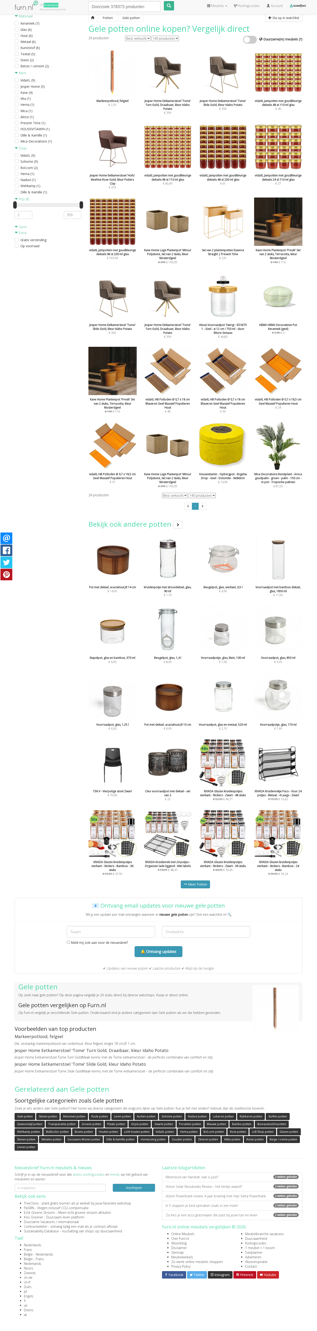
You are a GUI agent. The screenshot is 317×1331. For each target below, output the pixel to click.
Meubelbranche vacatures (264, 1234)
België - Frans (34, 1259)
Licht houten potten (137, 1132)
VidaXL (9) (27, 80)
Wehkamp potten (28, 1132)
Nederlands (32, 1245)
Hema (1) (27, 104)
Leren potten (122, 1116)
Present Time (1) (32, 123)
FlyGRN (29, 1208)
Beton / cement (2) (34, 66)
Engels (28, 1296)
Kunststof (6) (30, 47)
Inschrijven (134, 1187)
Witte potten (232, 1139)
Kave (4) (26, 92)
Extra (22, 232)
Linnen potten (26, 1147)
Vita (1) (25, 98)
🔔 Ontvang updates (158, 951)
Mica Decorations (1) (36, 141)
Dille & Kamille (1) (33, 135)
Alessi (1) (27, 117)
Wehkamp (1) (30, 186)
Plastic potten (116, 1124)
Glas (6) (26, 29)
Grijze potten (139, 1124)
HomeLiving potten (153, 1139)
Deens (28, 1310)
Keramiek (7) (29, 23)
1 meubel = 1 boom (260, 1248)
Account (276, 5)
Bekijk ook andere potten (130, 524)
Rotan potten (255, 1139)
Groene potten (91, 1124)
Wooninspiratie (256, 1262)
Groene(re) (51, 5)
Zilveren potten (208, 1139)
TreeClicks (31, 1203)
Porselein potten (190, 1124)
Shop (22, 148)
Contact (251, 1266)
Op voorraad (29, 246)
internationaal (68, 1222)
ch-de (28, 1277)
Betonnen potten (74, 1116)
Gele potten (25, 1116)
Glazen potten (289, 1132)
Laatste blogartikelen (183, 1167)
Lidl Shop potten (263, 1132)
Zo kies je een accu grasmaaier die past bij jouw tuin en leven (231, 1215)
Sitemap (177, 1252)
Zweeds (30, 1273)
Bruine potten (84, 1132)
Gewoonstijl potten (29, 1124)
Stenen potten (48, 1116)
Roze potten (238, 1132)
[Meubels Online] (93, 18)
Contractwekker (35, 1226)
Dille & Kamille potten (120, 1139)
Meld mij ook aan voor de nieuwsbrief (99, 942)
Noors (28, 1268)
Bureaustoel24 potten (271, 1124)
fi (25, 1301)
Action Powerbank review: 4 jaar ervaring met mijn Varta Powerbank (231, 1196)
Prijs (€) (23, 199)
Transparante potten (62, 1124)
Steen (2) (27, 60)
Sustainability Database (41, 1231)
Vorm (22, 227)
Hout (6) (26, 35)
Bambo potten (241, 1124)
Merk (22, 73)
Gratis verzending (33, 240)
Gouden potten (182, 1139)
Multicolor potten (57, 1132)
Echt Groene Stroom (39, 1212)
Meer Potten (197, 884)
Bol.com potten (214, 1132)
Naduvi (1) (28, 180)
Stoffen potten (277, 1116)
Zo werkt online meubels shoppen (197, 1262)
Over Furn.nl (180, 1238)
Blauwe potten (216, 1124)
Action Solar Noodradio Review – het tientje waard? (231, 1186)
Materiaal (25, 16)
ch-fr (27, 1282)
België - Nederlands (38, 1254)
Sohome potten (172, 1116)
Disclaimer (179, 1248)
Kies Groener (33, 1217)
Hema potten (188, 1132)
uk (25, 1305)
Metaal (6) (28, 41)
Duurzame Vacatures (39, 1222)
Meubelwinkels (182, 1257)
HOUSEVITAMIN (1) (35, 129)
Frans (28, 1249)
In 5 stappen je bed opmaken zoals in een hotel (231, 1205)
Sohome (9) (29, 161)
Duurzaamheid (256, 1238)
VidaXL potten (165, 1132)
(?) (300, 39)
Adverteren (253, 1257)
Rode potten (99, 1116)
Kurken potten (146, 1116)
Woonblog (179, 1243)
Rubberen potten (251, 1116)
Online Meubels (182, 1234)
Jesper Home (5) (32, 86)
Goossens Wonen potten (84, 1139)
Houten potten (108, 1132)
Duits (28, 1287)
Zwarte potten (163, 1124)
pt (25, 1291)
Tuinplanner (253, 1252)
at (25, 1314)
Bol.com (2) (29, 168)
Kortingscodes (255, 1243)
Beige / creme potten (283, 1139)
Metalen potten (51, 1139)
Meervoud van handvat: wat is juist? (231, 1177)
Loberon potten (223, 1116)
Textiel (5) (27, 54)
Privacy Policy (181, 1266)
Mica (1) (26, 111)
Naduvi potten (197, 1116)
